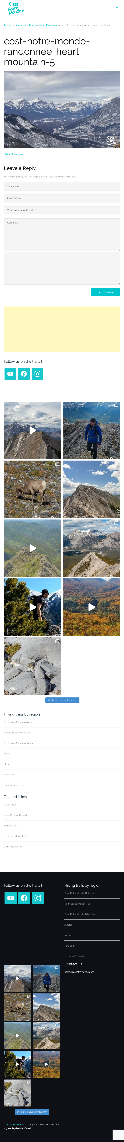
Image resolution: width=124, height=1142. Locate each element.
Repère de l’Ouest (21, 1128)
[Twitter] (24, 373)
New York (9, 774)
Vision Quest (10, 804)
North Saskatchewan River (17, 732)
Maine (7, 764)
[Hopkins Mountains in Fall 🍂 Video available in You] (91, 607)
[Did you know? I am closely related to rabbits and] (32, 666)
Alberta (33, 25)
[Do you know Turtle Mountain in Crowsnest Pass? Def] (91, 489)
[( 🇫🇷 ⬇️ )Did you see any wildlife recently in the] (32, 489)
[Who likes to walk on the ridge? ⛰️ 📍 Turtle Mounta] (32, 548)
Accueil (8, 25)
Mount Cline (10, 825)
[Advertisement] (62, 329)
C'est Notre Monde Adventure (19, 743)
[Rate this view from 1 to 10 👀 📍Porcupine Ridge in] (91, 548)
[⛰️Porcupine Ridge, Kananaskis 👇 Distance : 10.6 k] (32, 607)
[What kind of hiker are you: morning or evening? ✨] (91, 430)
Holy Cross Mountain (15, 836)
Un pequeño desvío (14, 785)
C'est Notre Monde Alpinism (18, 722)
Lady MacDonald (13, 846)
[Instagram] (37, 373)
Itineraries (20, 25)
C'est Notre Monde (14, 1124)
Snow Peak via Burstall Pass (18, 815)
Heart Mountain (48, 25)
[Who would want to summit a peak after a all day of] (32, 430)
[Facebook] (10, 373)
